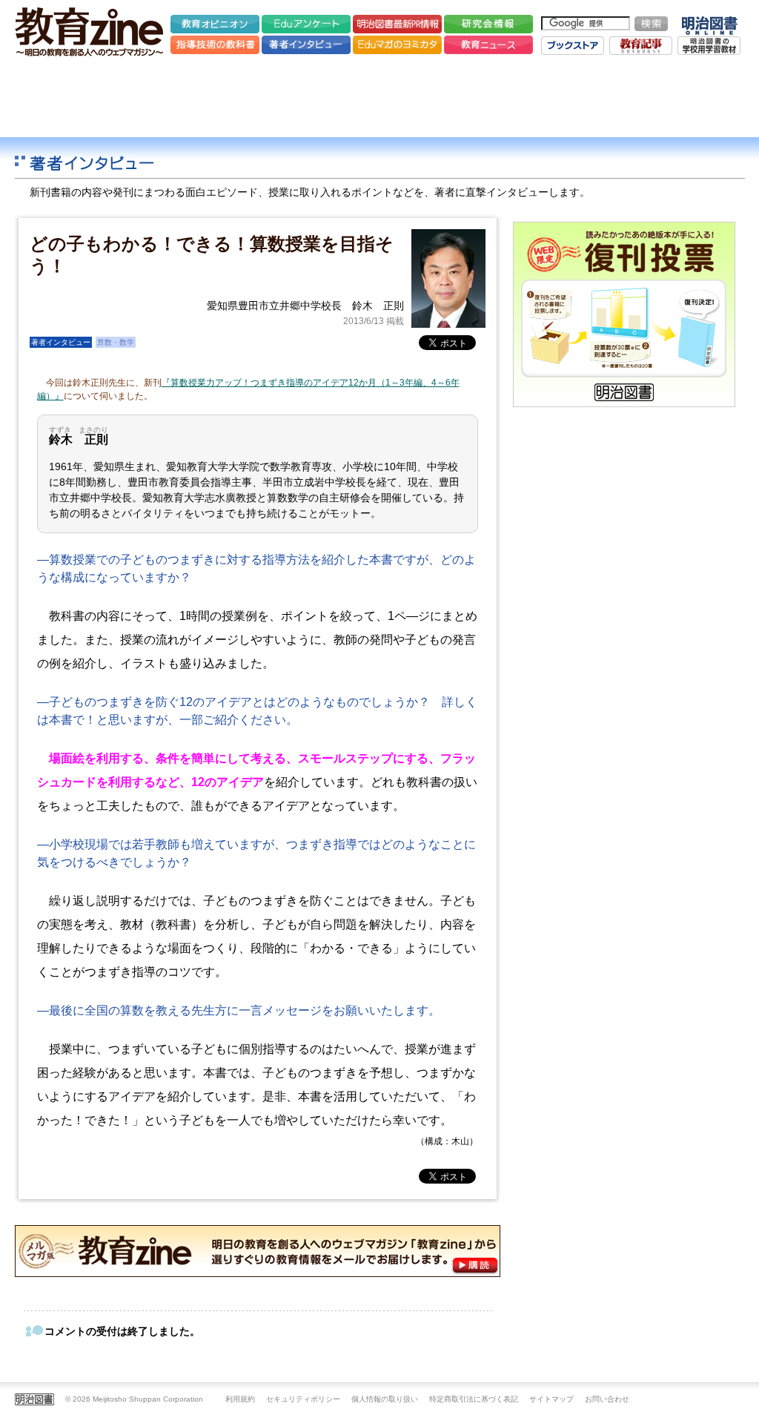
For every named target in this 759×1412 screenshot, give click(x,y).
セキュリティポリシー (303, 1399)
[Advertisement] (379, 96)
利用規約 (240, 1399)
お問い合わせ (607, 1399)
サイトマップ (551, 1399)
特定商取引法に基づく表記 (473, 1399)
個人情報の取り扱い (384, 1399)
